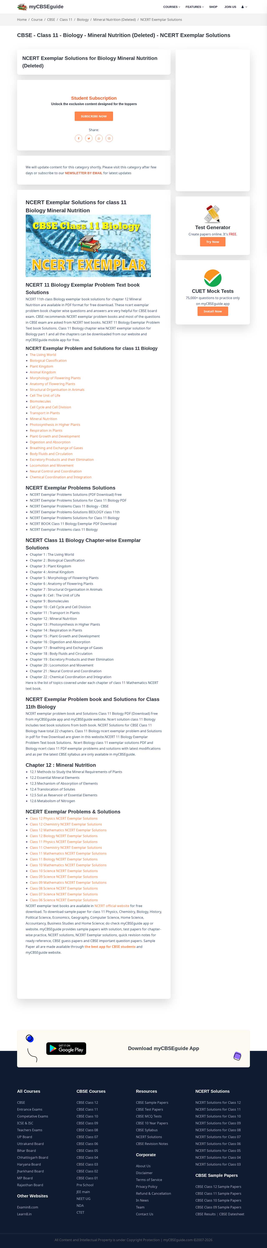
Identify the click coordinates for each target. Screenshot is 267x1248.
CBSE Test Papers (149, 1109)
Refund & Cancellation (153, 1193)
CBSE (51, 19)
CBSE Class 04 (87, 1157)
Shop (213, 7)
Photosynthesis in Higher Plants (55, 424)
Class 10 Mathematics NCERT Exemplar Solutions (68, 865)
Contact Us (144, 1214)
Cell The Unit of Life (45, 395)
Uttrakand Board (30, 1143)
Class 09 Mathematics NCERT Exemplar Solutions (68, 882)
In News (142, 1200)
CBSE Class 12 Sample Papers (218, 1186)
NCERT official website (111, 906)
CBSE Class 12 (87, 1102)
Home (22, 19)
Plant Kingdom (41, 366)
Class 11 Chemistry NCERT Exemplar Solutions (66, 847)
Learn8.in (24, 1214)
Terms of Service (149, 1179)
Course (37, 19)
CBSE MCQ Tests (149, 1116)
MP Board (25, 1178)
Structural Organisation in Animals (57, 389)
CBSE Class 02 (87, 1171)
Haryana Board (29, 1164)
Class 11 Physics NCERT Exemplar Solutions (64, 841)
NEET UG (84, 1198)
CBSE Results (205, 1214)
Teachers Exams (29, 1130)
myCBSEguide (45, 6)
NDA (80, 1205)
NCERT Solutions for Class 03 (218, 1164)
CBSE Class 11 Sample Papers (218, 1193)
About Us (143, 1166)
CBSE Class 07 (87, 1137)
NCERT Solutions (149, 1137)
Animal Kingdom (43, 372)
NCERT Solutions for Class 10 (218, 1116)
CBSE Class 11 (87, 1109)
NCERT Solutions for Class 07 (218, 1137)
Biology (83, 19)
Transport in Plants (45, 413)
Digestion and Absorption (50, 442)
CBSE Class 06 (87, 1143)
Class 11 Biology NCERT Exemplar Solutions (64, 859)
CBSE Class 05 (87, 1150)
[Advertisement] (212, 120)
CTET (80, 1212)
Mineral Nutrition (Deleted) (114, 19)
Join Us (230, 7)
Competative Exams (32, 1116)
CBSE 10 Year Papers (152, 1123)
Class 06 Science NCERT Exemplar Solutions (64, 900)
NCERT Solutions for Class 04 (218, 1157)
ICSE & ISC (25, 1123)
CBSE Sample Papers (152, 1102)
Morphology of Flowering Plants (55, 378)
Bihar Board (26, 1150)
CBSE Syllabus (147, 1130)
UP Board (24, 1137)
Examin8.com (27, 1207)
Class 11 (66, 19)
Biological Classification (48, 360)
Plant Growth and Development (55, 436)
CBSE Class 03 (87, 1164)
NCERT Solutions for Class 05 (218, 1150)
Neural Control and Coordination (56, 471)
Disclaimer (144, 1173)
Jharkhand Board (30, 1171)
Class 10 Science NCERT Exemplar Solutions (64, 871)
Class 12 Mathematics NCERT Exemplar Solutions (68, 830)
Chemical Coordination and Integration (61, 477)
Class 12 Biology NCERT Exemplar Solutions (64, 836)
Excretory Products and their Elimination (62, 459)
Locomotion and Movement (52, 465)
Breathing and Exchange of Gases (56, 448)
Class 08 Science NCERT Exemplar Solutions (64, 888)
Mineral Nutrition (43, 418)
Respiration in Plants (46, 430)
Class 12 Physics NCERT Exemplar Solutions (64, 818)
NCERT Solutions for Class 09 (218, 1123)
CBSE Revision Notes (152, 1143)
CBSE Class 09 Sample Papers (218, 1207)
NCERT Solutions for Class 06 (218, 1143)
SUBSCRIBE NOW (94, 116)
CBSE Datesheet (231, 1214)
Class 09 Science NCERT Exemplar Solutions (64, 876)
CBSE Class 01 (87, 1178)
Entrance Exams (29, 1109)
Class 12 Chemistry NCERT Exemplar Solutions (66, 824)
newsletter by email (83, 173)
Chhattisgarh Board (32, 1157)
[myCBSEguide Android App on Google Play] (66, 1048)
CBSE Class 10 (87, 1116)
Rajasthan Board (30, 1185)
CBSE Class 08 (87, 1130)
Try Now (212, 242)
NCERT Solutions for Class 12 (218, 1102)
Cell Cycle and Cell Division (50, 407)
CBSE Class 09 (87, 1123)
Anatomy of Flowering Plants (52, 384)
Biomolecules (40, 401)
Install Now (213, 311)
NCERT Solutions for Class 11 (218, 1109)
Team (140, 1207)
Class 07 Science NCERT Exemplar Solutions (64, 894)
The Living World (43, 354)
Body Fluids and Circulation (51, 453)
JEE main (83, 1192)
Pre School (85, 1185)
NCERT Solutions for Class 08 (218, 1130)
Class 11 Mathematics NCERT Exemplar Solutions (68, 853)
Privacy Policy (146, 1186)
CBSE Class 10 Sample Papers (218, 1200)
